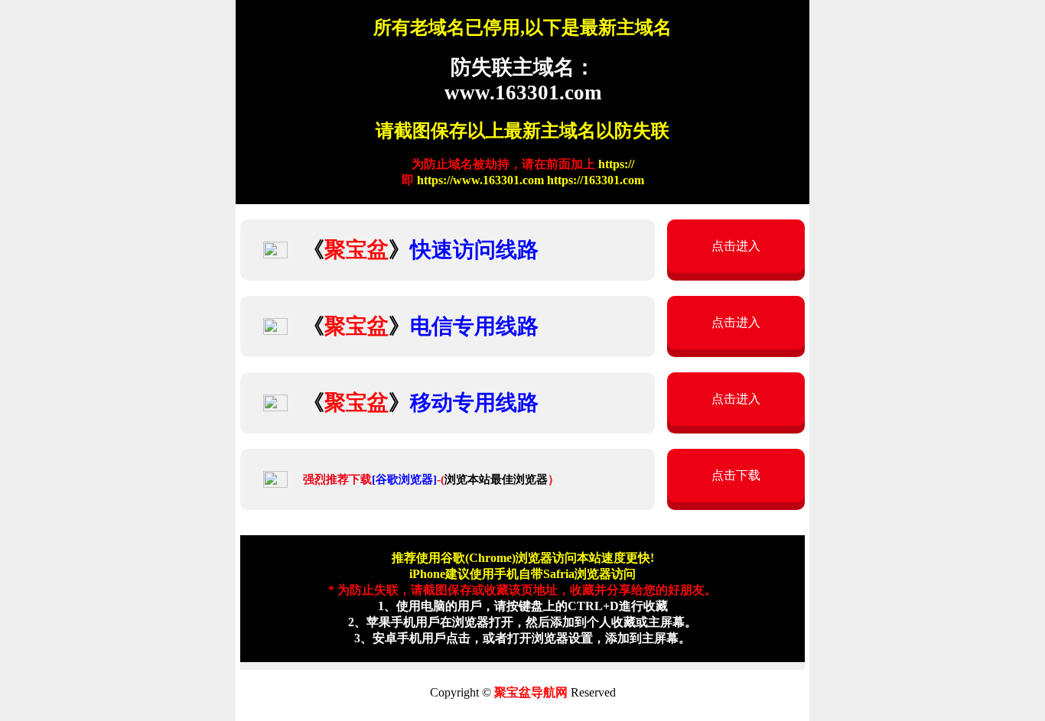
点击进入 (735, 245)
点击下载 (735, 475)
